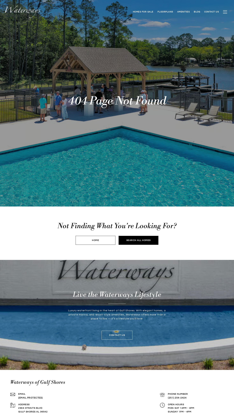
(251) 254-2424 (177, 398)
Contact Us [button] (117, 335)
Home (95, 240)
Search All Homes (138, 240)
